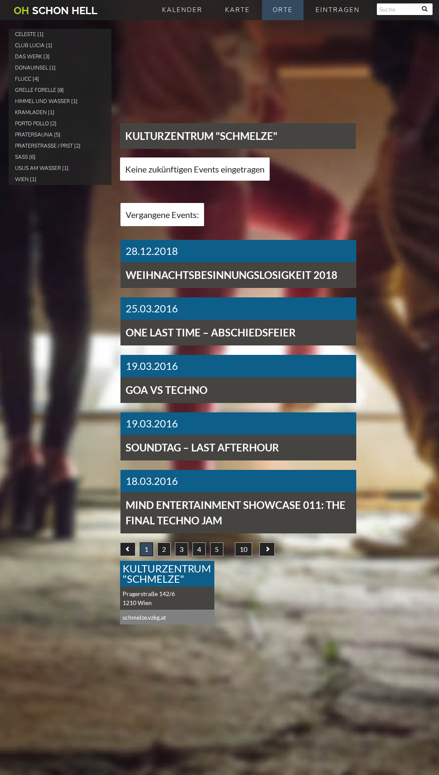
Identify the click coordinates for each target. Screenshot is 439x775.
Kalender (182, 10)
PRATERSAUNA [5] (37, 134)
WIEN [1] (25, 179)
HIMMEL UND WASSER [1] (46, 101)
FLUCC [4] (27, 79)
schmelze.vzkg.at (144, 617)
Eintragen (338, 10)
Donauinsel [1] (35, 67)
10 (243, 549)
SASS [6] (25, 157)
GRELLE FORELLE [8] (39, 90)
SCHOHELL (55, 10)
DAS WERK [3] (32, 56)
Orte (283, 10)
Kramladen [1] (34, 112)
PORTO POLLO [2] (36, 123)
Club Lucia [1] (33, 45)
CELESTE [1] (29, 34)
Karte (237, 10)
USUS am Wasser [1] (42, 168)
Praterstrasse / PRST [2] (48, 145)
